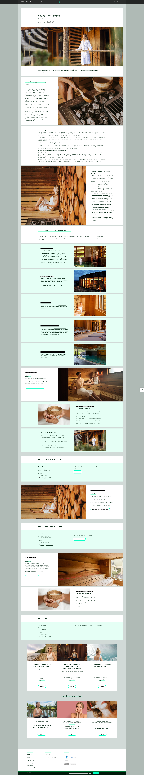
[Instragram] (48, 757)
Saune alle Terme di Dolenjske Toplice (35, 387)
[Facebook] (45, 757)
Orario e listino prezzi (79, 539)
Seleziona (42, 686)
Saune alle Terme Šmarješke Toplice (100, 509)
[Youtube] (51, 757)
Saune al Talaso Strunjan (32, 576)
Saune (28, 376)
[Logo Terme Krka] (25, 2)
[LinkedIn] (55, 757)
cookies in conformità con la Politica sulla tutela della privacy (80, 773)
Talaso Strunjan (62, 305)
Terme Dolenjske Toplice (48, 250)
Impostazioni (95, 773)
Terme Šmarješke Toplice (60, 328)
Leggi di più (41, 734)
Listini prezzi (77, 471)
